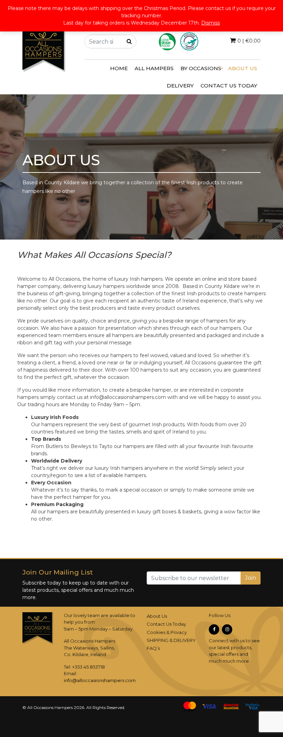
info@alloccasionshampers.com (100, 680)
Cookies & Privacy (167, 632)
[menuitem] (119, 68)
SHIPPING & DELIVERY (171, 640)
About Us (157, 616)
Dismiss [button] (210, 23)
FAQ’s (153, 648)
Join (250, 578)
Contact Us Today (166, 624)
